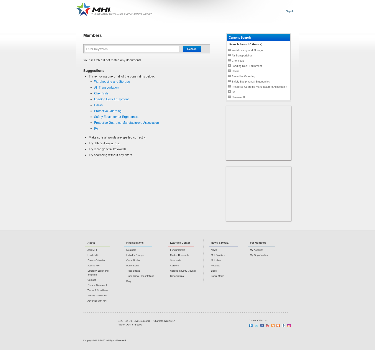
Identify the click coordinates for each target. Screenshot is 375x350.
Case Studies (133, 260)
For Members (258, 242)
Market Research (179, 255)
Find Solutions (135, 242)
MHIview (283, 325)
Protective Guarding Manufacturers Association (126, 122)
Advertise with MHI (97, 300)
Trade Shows (133, 270)
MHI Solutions (218, 255)
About (91, 242)
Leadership (93, 255)
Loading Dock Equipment (111, 99)
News (214, 249)
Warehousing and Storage (112, 81)
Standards (175, 260)
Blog (128, 281)
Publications (132, 265)
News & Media (220, 242)
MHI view (216, 260)
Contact (91, 279)
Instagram (289, 325)
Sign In (290, 11)
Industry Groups (135, 255)
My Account (256, 249)
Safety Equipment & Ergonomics (116, 116)
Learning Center (180, 242)
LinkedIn (251, 325)
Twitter (256, 325)
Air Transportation (106, 87)
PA (96, 128)
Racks (98, 105)
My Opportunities (259, 255)
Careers (174, 265)
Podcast (215, 265)
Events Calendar (96, 260)
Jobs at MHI (93, 265)
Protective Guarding (108, 111)
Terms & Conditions (97, 290)
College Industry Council (183, 270)
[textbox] (132, 49)
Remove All (238, 97)
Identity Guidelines (97, 295)
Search (192, 49)
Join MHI (92, 249)
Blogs (214, 270)
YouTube (267, 325)
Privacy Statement (97, 285)
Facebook (262, 325)
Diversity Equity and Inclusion (98, 272)
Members (131, 249)
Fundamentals (177, 249)
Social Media (217, 275)
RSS (273, 325)
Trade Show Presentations (140, 275)
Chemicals (101, 93)
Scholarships (177, 275)
